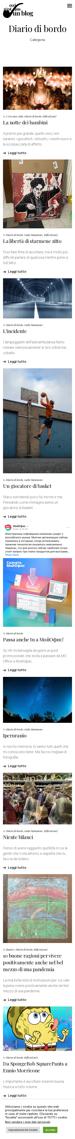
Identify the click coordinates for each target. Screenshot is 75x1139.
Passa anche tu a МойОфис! (33, 639)
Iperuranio (14, 735)
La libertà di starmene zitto (32, 241)
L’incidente (15, 331)
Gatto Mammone (33, 235)
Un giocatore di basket (27, 485)
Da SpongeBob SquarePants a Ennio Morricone (35, 1067)
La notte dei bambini (25, 122)
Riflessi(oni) (49, 116)
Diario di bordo (32, 116)
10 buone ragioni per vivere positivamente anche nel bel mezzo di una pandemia (33, 962)
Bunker (10, 949)
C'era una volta (14, 116)
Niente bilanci (18, 837)
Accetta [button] (50, 1129)
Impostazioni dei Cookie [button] (23, 1129)
